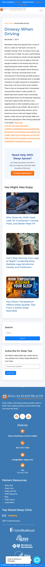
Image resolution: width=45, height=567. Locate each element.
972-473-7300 (22, 448)
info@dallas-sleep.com (22, 459)
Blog (11, 23)
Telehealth (18, 2)
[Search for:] (22, 333)
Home (6, 23)
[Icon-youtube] (28, 416)
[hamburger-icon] (41, 10)
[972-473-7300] (22, 443)
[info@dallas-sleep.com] (22, 455)
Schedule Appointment (22, 173)
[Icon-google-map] (22, 416)
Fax (22, 470)
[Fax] (22, 465)
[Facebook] (16, 416)
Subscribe (10, 373)
